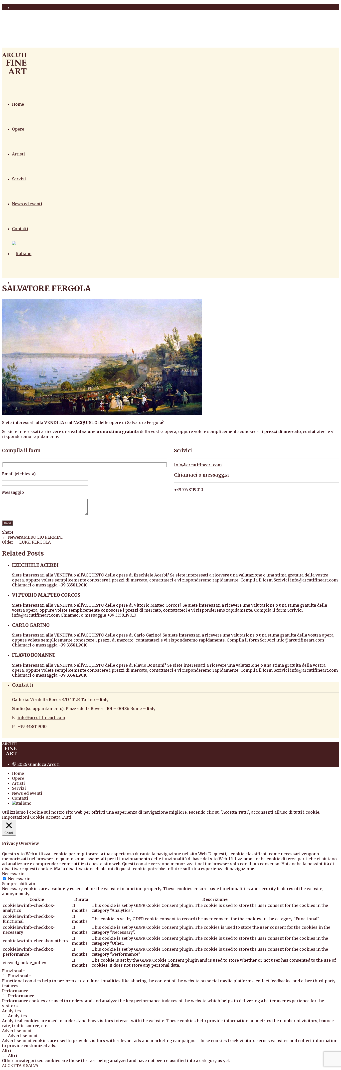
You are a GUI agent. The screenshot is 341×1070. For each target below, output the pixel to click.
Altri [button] (6, 1050)
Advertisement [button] (17, 1030)
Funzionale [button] (13, 970)
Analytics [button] (11, 1010)
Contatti (20, 228)
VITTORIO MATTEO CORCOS (46, 595)
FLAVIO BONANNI (33, 655)
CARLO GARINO (30, 625)
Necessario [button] (13, 873)
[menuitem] (21, 253)
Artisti (18, 153)
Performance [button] (15, 990)
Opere (18, 129)
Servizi (19, 178)
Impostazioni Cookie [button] (23, 817)
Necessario (19, 878)
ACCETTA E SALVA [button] (20, 1065)
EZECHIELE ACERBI (35, 565)
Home (18, 104)
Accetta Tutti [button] (58, 817)
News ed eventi (27, 203)
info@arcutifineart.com (198, 464)
